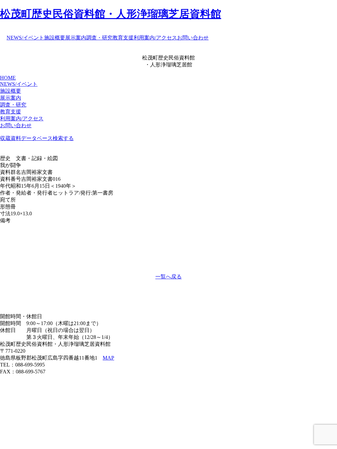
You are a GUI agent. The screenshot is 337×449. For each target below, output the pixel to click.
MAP (108, 358)
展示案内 (75, 37)
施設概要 (54, 37)
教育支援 (123, 37)
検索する (63, 138)
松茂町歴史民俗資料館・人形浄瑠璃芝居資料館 (110, 14)
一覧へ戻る (168, 276)
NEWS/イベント (25, 37)
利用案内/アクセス (155, 37)
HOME (8, 78)
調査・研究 (99, 37)
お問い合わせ (193, 37)
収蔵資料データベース (26, 138)
